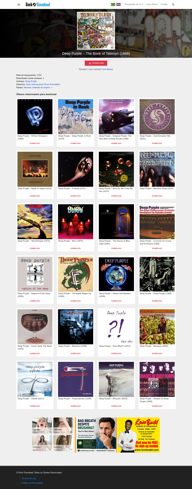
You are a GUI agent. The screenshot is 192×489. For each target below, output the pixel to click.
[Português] (113, 4)
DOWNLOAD (98, 63)
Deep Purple (31, 81)
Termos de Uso (29, 478)
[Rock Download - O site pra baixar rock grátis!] (38, 4)
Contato (164, 4)
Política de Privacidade (32, 483)
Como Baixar (152, 4)
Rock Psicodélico (52, 84)
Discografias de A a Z (134, 4)
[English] (118, 4)
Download (35, 143)
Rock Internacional (34, 84)
